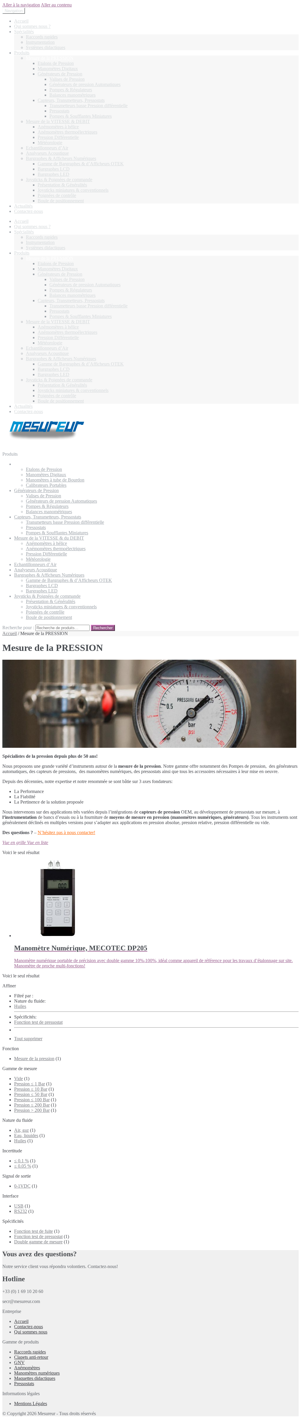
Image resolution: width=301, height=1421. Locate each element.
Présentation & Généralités (62, 184)
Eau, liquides (26, 1135)
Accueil (21, 20)
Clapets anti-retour (31, 1357)
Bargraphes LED (53, 174)
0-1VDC (22, 1185)
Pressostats (59, 110)
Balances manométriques (72, 94)
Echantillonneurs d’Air (47, 147)
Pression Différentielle (58, 137)
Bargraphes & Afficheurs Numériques (61, 158)
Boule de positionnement (61, 200)
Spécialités (24, 31)
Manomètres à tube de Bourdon (55, 479)
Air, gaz (21, 1130)
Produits (21, 52)
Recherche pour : (18, 627)
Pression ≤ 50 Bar (30, 1094)
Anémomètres (27, 1367)
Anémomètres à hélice (58, 126)
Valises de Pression (67, 79)
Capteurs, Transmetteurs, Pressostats (71, 100)
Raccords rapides (42, 36)
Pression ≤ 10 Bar (30, 1089)
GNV (19, 1362)
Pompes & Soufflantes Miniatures (80, 116)
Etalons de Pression (56, 63)
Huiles (20, 1006)
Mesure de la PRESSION (49, 57)
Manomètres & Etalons (35, 464)
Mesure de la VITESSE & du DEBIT (49, 538)
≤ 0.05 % (22, 1166)
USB (19, 1205)
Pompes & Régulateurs (70, 89)
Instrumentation (40, 42)
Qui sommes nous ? (32, 26)
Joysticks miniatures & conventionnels (73, 190)
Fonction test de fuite (33, 1231)
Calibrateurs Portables (46, 485)
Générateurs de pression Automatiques (85, 84)
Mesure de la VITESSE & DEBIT (58, 121)
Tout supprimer (28, 1038)
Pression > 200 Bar (32, 1110)
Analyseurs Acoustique (47, 153)
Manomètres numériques (37, 1373)
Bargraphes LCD (54, 168)
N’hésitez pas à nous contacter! (66, 832)
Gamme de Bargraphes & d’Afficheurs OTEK (81, 163)
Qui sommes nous (30, 1331)
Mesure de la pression (34, 1058)
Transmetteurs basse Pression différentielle (88, 105)
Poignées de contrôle (57, 195)
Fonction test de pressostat (38, 1022)
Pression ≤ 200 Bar (32, 1104)
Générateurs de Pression (60, 73)
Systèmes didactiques (45, 47)
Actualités (23, 205)
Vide (18, 1078)
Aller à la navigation (21, 4)
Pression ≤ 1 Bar (29, 1083)
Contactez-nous (28, 211)
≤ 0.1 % (21, 1160)
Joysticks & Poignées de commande (59, 179)
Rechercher (103, 628)
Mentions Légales (30, 1403)
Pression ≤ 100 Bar (32, 1099)
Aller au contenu (56, 4)
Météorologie (50, 142)
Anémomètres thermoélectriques (67, 131)
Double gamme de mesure (38, 1241)
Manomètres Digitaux (58, 68)
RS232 (20, 1211)
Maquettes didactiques (34, 1378)
